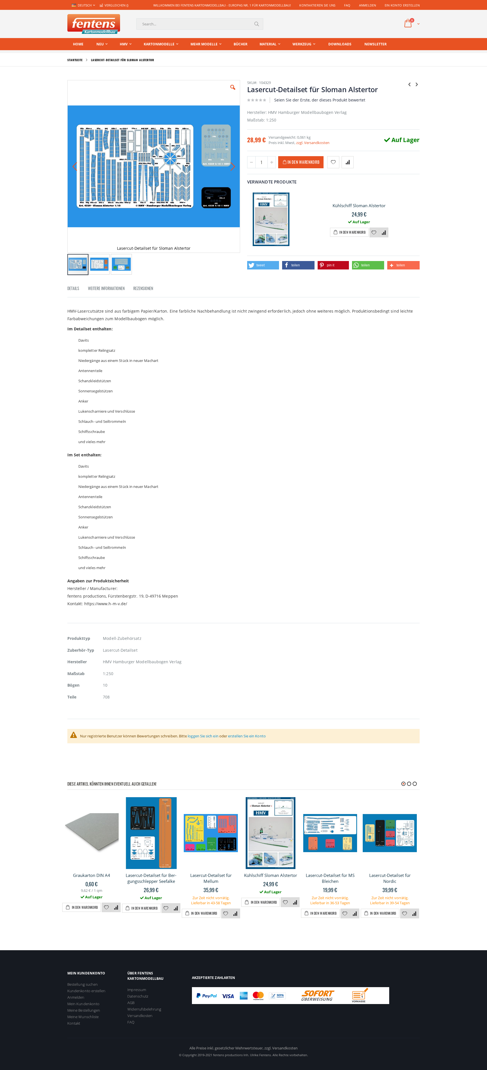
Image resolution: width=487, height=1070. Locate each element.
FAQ (347, 5)
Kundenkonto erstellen (86, 990)
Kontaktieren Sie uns (317, 5)
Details (73, 288)
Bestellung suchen (82, 984)
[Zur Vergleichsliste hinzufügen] (383, 232)
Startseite (75, 60)
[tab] (77, 289)
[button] (233, 91)
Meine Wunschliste (83, 1016)
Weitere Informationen (106, 288)
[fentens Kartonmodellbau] (93, 24)
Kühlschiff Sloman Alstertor (359, 205)
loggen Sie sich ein (203, 736)
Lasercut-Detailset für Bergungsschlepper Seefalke (151, 878)
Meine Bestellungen (83, 1010)
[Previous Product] (409, 84)
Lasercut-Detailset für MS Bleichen (330, 878)
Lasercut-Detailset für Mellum (211, 878)
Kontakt (73, 1023)
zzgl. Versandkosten (312, 142)
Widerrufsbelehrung (144, 1009)
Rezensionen (143, 288)
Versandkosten (139, 1015)
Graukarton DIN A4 (91, 875)
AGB (130, 1002)
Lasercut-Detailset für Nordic (390, 878)
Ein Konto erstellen (402, 5)
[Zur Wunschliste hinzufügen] (373, 232)
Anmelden (367, 5)
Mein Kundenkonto (83, 1003)
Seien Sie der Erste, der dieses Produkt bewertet (319, 100)
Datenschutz (137, 996)
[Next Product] (416, 84)
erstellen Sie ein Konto (247, 736)
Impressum (136, 989)
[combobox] (199, 24)
